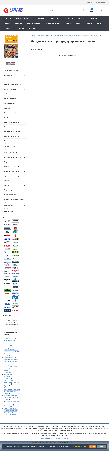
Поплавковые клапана (11, 136)
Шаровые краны (9, 190)
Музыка (6, 386)
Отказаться (101, 446)
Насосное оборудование (12, 131)
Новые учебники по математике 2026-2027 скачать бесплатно (11, 359)
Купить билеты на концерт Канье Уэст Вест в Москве (12, 382)
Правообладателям (47, 438)
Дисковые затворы (10, 103)
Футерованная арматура (12, 176)
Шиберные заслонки (10, 194)
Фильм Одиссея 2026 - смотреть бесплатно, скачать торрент (11, 410)
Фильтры (7, 180)
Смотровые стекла (10, 141)
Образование (8, 205)
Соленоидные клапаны (11, 171)
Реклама (57, 438)
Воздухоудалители (10, 99)
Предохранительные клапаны (13, 157)
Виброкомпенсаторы (11, 94)
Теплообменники (9, 146)
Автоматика (8, 75)
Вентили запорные (10, 89)
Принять (92, 446)
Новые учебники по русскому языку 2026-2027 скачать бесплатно (11, 349)
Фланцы (6, 185)
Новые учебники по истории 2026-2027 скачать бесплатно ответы (10, 341)
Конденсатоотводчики (11, 122)
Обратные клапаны (10, 152)
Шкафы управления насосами (14, 199)
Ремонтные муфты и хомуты (13, 166)
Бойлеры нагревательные (12, 84)
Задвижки (7, 108)
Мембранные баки (10, 127)
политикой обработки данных (78, 446)
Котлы (6, 117)
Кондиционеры (9, 211)
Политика (64, 438)
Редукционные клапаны (12, 162)
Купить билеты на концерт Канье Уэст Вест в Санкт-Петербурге (12, 389)
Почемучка (7, 378)
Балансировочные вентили (12, 80)
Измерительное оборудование (14, 113)
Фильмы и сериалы (10, 414)
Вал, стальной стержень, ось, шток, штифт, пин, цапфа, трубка (11, 403)
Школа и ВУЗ (8, 346)
